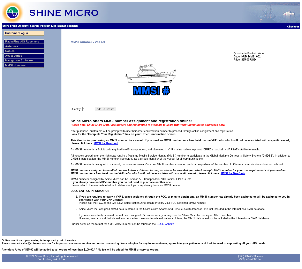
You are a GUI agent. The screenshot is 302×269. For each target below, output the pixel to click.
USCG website (165, 224)
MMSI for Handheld (106, 143)
